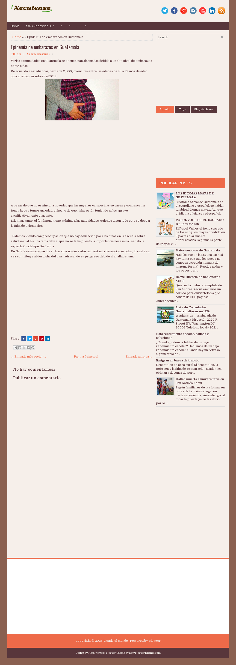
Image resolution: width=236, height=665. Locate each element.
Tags (182, 109)
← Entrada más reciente (28, 356)
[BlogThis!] (19, 347)
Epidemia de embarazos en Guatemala (45, 47)
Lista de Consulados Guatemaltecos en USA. (193, 309)
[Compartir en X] (24, 347)
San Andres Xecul (40, 26)
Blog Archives (203, 109)
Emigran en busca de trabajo (177, 360)
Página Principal (86, 356)
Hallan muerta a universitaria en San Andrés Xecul (200, 381)
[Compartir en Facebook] (28, 347)
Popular (165, 109)
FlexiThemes (96, 652)
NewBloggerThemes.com (145, 652)
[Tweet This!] (29, 338)
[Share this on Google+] (35, 338)
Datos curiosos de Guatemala (198, 250)
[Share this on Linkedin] (47, 338)
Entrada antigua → (139, 356)
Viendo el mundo (115, 640)
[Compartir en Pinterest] (32, 347)
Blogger (155, 640)
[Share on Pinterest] (41, 338)
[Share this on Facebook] (23, 338)
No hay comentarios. (38, 54)
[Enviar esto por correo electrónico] (15, 347)
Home (15, 26)
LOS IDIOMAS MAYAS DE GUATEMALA (195, 195)
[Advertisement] (68, 166)
